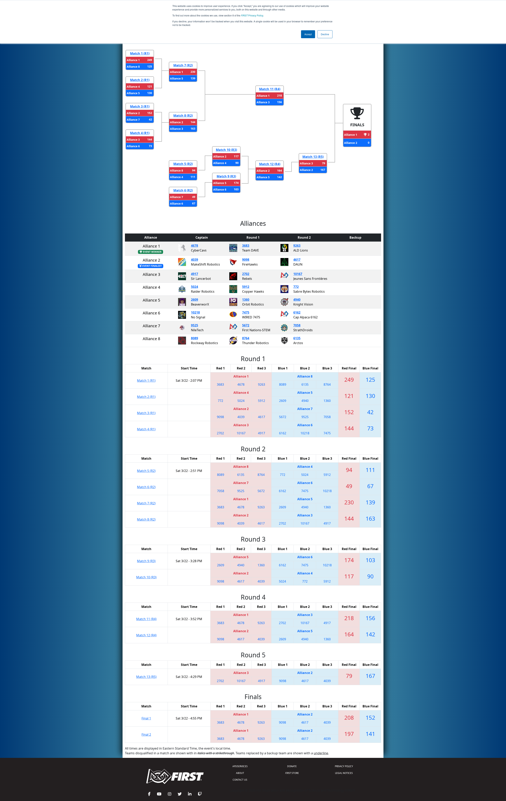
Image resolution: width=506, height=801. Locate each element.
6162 (296, 312)
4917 (194, 274)
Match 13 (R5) (313, 157)
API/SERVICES (240, 766)
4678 (194, 245)
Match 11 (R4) (269, 89)
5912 (245, 287)
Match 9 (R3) (226, 176)
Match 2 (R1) (139, 80)
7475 (245, 312)
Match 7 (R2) (183, 65)
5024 (194, 287)
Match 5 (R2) (183, 164)
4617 (296, 259)
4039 (194, 259)
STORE (292, 773)
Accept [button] (308, 34)
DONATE (292, 766)
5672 (245, 325)
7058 (296, 325)
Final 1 (146, 718)
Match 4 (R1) (139, 133)
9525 (194, 325)
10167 (297, 274)
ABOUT (240, 773)
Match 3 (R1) (139, 106)
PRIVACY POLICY (344, 766)
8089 (194, 338)
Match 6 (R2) (183, 190)
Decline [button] (325, 34)
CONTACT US (240, 779)
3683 (245, 245)
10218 (195, 312)
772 (296, 287)
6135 (296, 338)
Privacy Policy (252, 15)
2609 (194, 299)
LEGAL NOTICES (344, 773)
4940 (296, 299)
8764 (245, 338)
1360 (245, 299)
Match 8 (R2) (183, 115)
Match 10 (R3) (226, 150)
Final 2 (146, 734)
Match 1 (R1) (139, 53)
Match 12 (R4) (269, 164)
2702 (245, 274)
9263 (296, 245)
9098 (245, 259)
